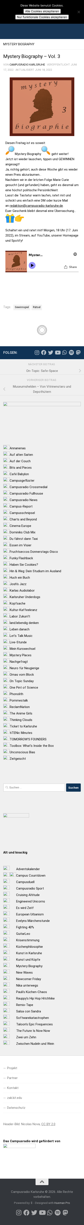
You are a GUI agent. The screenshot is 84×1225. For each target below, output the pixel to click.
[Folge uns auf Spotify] (71, 352)
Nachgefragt (19, 662)
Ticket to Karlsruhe (23, 726)
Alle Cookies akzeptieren (42, 11)
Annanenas (18, 448)
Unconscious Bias (22, 752)
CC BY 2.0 (48, 1124)
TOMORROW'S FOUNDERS (28, 739)
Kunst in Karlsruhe (29, 953)
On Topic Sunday (22, 681)
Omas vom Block (22, 675)
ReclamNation (20, 707)
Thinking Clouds (21, 720)
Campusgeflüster (22, 480)
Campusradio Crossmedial (28, 487)
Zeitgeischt (18, 759)
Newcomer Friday (28, 979)
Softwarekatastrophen (32, 1018)
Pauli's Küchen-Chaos (31, 992)
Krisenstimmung (27, 940)
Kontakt (13, 1088)
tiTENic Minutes (21, 733)
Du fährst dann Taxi (24, 539)
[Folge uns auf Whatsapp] (64, 352)
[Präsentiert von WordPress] (31, 1203)
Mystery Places (20, 655)
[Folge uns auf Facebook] (43, 352)
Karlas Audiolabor (22, 590)
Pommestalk (19, 700)
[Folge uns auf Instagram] (36, 352)
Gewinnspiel (22, 307)
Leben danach (20, 629)
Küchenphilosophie (29, 947)
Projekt (12, 1068)
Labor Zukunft (20, 616)
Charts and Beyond (23, 519)
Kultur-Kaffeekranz (23, 610)
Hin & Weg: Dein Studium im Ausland (35, 571)
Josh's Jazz (18, 584)
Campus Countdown (30, 875)
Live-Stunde (18, 642)
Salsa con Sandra (28, 1011)
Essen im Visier (20, 545)
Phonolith (16, 694)
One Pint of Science (24, 687)
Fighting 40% (25, 927)
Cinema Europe (20, 526)
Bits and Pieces (21, 468)
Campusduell (25, 882)
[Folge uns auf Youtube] (57, 352)
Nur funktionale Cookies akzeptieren (42, 17)
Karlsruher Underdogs (25, 597)
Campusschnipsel (22, 513)
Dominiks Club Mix (22, 532)
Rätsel (36, 307)
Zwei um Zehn (26, 1037)
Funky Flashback (21, 558)
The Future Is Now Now (33, 1031)
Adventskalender (28, 869)
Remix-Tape (24, 1005)
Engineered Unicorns (30, 901)
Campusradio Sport (30, 888)
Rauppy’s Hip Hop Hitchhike (35, 998)
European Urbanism (30, 914)
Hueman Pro (62, 1203)
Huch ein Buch (20, 578)
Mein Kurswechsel (22, 649)
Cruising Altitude (28, 895)
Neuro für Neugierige (24, 668)
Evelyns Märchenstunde (33, 921)
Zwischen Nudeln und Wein (35, 1044)
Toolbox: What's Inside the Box (32, 746)
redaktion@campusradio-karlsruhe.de (36, 206)
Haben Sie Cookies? (24, 565)
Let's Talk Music (21, 636)
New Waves (24, 972)
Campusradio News (23, 500)
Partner (12, 1078)
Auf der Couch (20, 461)
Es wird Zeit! (25, 908)
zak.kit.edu (14, 1098)
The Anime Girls (21, 713)
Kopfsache (17, 603)
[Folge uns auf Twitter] (50, 352)
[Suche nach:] (34, 787)
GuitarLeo (23, 934)
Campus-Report (21, 506)
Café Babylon (19, 474)
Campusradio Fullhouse (26, 493)
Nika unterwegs (27, 985)
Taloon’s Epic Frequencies (34, 1024)
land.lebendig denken (24, 623)
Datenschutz (16, 1108)
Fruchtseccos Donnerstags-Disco (34, 552)
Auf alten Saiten (21, 455)
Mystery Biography (18, 44)
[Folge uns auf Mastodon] (78, 352)
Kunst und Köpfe (28, 960)
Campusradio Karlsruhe (27, 64)
